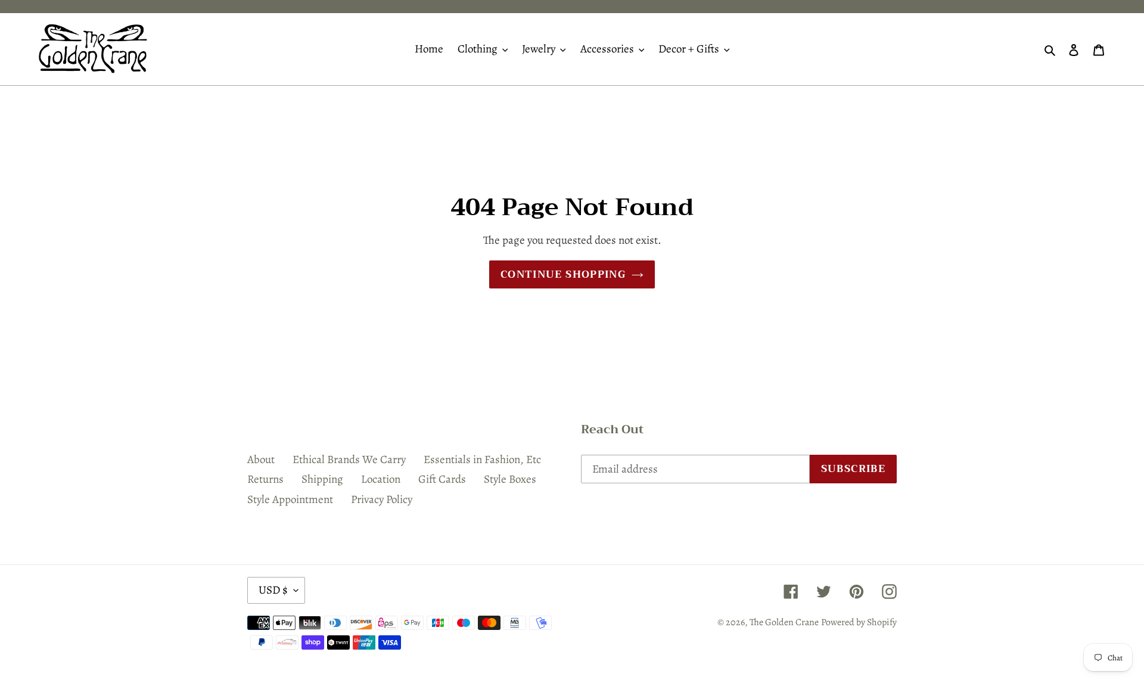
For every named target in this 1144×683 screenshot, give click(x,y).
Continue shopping (563, 274)
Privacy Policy (381, 499)
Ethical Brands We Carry (349, 459)
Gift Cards (442, 479)
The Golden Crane (784, 622)
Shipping (322, 479)
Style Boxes (510, 479)
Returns (265, 479)
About (261, 459)
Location (380, 479)
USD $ (273, 590)
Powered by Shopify (859, 622)
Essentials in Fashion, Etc (482, 459)
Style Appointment (290, 499)
